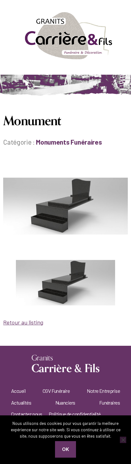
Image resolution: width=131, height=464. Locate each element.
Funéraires (109, 402)
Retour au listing (23, 322)
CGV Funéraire (56, 391)
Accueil (18, 391)
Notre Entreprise (103, 391)
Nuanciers (65, 402)
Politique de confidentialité (75, 414)
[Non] (123, 440)
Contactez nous (26, 414)
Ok (65, 449)
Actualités (21, 402)
